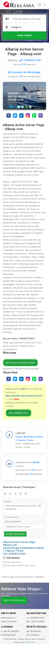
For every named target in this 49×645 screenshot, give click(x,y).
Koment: (8, 501)
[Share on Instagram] (28, 115)
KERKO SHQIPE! (24, 35)
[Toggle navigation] (39, 4)
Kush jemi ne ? (8, 617)
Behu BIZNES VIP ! (18, 413)
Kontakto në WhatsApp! (26, 72)
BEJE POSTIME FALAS (14, 600)
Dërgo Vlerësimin (15, 533)
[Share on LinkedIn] (21, 115)
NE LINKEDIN (33, 635)
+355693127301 (32, 60)
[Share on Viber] (40, 115)
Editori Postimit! (9, 621)
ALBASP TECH (30, 642)
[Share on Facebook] (8, 115)
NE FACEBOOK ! (34, 631)
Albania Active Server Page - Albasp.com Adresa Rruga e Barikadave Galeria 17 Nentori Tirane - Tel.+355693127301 (23, 548)
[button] (18, 107)
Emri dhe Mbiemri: (13, 521)
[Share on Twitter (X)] (15, 115)
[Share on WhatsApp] (34, 115)
